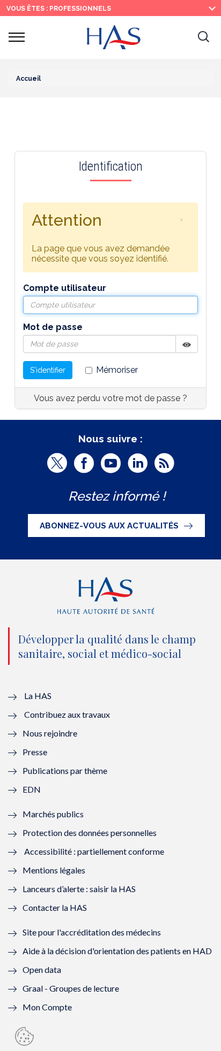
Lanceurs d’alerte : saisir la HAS (79, 889)
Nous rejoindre (50, 733)
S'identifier (47, 370)
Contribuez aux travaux (67, 714)
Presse (35, 752)
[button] (203, 37)
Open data (42, 969)
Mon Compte (47, 1007)
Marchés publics (54, 814)
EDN (32, 789)
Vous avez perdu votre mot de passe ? (110, 398)
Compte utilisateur (64, 288)
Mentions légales (54, 870)
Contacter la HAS (55, 907)
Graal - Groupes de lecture (71, 988)
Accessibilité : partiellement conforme (94, 851)
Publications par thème (65, 770)
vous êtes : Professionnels (58, 8)
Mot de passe (53, 327)
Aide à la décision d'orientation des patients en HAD (117, 951)
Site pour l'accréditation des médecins (92, 932)
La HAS (38, 696)
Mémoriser (117, 370)
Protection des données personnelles (90, 832)
